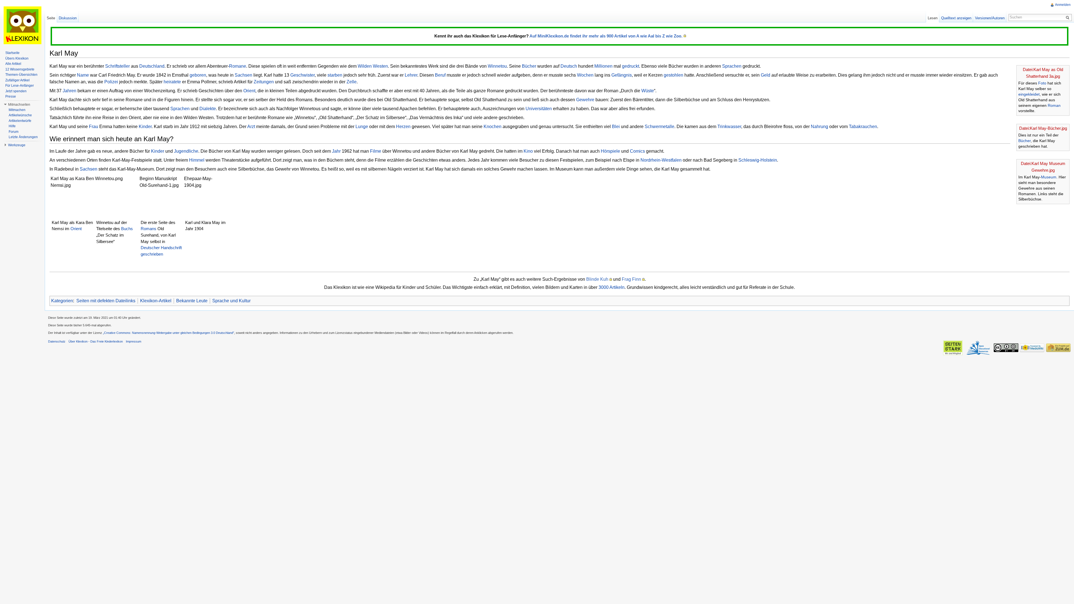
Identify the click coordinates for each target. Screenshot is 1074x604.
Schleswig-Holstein (757, 160)
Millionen (603, 66)
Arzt (251, 126)
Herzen (403, 126)
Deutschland (151, 66)
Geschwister (302, 75)
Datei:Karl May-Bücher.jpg (1043, 128)
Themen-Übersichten (21, 75)
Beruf (440, 75)
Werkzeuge (16, 145)
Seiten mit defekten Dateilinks (105, 300)
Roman (1054, 105)
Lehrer (411, 75)
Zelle (352, 81)
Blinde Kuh (597, 279)
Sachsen (243, 75)
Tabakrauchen (863, 126)
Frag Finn (631, 279)
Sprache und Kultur (231, 300)
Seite (51, 18)
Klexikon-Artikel (155, 300)
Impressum (133, 341)
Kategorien (62, 300)
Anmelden (1063, 5)
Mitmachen (17, 110)
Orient (249, 90)
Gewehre (585, 99)
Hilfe (12, 126)
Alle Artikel (13, 64)
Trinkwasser (729, 126)
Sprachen (731, 66)
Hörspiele (610, 151)
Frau (93, 126)
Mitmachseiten (19, 105)
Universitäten (539, 108)
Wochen (585, 75)
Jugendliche (186, 151)
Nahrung (819, 126)
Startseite (12, 53)
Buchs (127, 228)
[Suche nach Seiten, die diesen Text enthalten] (1068, 17)
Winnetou (497, 66)
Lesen (933, 18)
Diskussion (68, 18)
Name (83, 75)
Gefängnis (621, 75)
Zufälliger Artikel (17, 80)
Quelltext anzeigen (956, 18)
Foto (1042, 83)
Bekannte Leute (192, 300)
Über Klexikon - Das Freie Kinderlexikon (96, 341)
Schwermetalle (659, 126)
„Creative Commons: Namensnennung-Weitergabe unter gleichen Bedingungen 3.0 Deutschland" (168, 332)
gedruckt (630, 66)
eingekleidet (1029, 94)
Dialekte (207, 108)
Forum (13, 132)
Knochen (492, 126)
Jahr (336, 151)
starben (335, 75)
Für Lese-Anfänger (19, 86)
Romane (237, 66)
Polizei (111, 81)
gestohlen (673, 75)
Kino (528, 151)
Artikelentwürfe (20, 121)
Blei (616, 126)
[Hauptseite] (22, 25)
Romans (148, 228)
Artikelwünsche (20, 115)
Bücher (1024, 140)
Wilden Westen (373, 66)
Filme (375, 151)
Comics (637, 151)
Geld (765, 75)
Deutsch (568, 66)
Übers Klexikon (17, 58)
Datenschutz (56, 341)
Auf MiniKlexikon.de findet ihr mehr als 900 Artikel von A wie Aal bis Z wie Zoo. (605, 36)
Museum (1048, 177)
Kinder (145, 126)
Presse (10, 96)
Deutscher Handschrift (161, 247)
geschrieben (152, 254)
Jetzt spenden (16, 91)
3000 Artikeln (612, 287)
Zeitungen (264, 81)
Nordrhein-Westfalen (661, 160)
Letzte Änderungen (23, 137)
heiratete (172, 81)
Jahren (69, 90)
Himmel (196, 160)
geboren (198, 75)
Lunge (361, 126)
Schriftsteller (117, 66)
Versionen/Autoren (990, 18)
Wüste (647, 90)
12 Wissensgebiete (19, 69)
